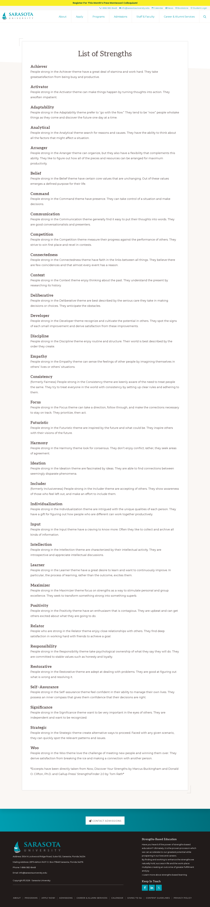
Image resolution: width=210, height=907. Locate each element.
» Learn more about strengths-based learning (164, 874)
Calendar (158, 8)
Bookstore (182, 8)
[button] (204, 16)
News (170, 8)
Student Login (199, 8)
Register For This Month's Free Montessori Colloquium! (105, 3)
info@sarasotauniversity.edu (135, 8)
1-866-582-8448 (109, 8)
